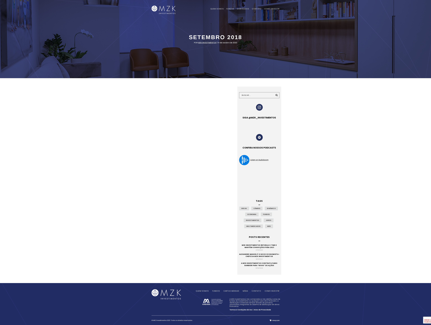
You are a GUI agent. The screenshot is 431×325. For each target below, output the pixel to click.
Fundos (266, 214)
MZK (269, 226)
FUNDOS (230, 9)
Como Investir (272, 291)
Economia (251, 214)
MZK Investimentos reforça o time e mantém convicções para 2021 (259, 246)
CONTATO (257, 9)
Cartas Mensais (231, 291)
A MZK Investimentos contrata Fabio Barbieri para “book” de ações (259, 264)
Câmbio (257, 208)
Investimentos (252, 220)
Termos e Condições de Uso (241, 310)
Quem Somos (202, 291)
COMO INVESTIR (271, 9)
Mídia (245, 291)
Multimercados (253, 226)
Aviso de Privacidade (262, 310)
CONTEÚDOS (243, 9)
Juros (268, 220)
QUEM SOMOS (217, 9)
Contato (256, 291)
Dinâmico (271, 208)
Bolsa (244, 208)
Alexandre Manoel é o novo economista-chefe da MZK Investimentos (259, 255)
